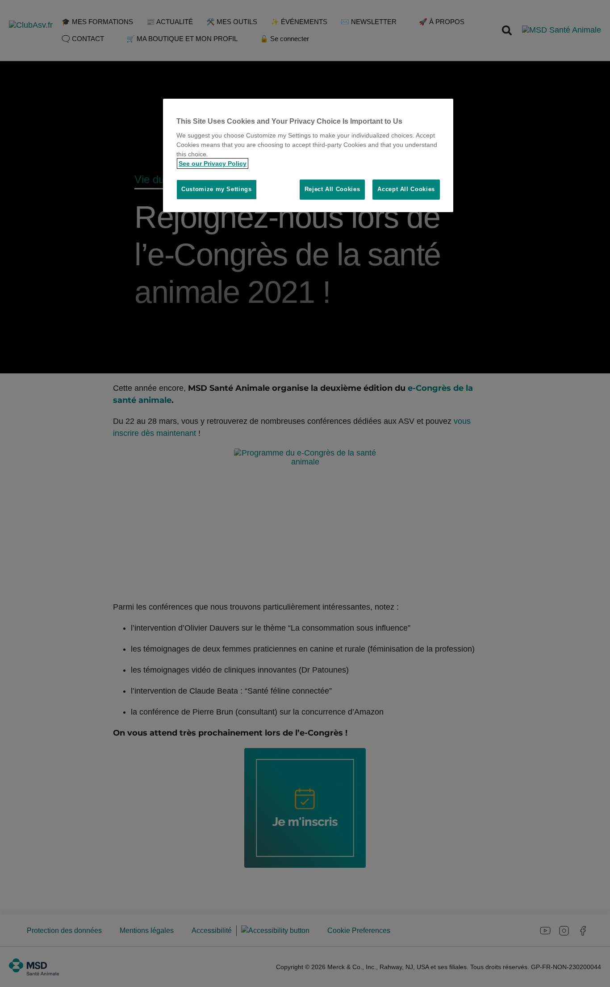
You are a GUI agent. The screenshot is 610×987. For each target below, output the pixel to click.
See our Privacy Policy (213, 163)
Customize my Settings (216, 189)
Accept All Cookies (406, 189)
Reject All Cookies (332, 189)
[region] (308, 155)
